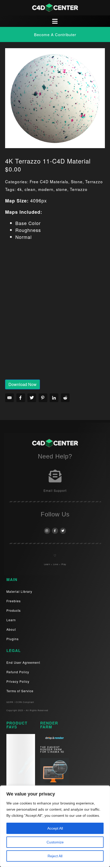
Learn (11, 620)
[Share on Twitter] (31, 397)
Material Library (19, 591)
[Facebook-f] (55, 531)
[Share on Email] (9, 397)
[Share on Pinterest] (43, 397)
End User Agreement (23, 662)
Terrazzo (94, 181)
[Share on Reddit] (65, 397)
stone (61, 189)
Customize (55, 842)
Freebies (13, 601)
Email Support (55, 490)
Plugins (12, 639)
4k (19, 189)
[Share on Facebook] (20, 397)
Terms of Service (20, 691)
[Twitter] (63, 531)
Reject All (55, 856)
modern (45, 189)
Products (13, 610)
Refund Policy (17, 672)
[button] (55, 34)
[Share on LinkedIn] (54, 397)
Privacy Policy (17, 681)
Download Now (22, 384)
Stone (77, 181)
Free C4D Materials (49, 181)
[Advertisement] (55, 313)
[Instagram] (47, 531)
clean (30, 189)
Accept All (55, 828)
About (11, 629)
